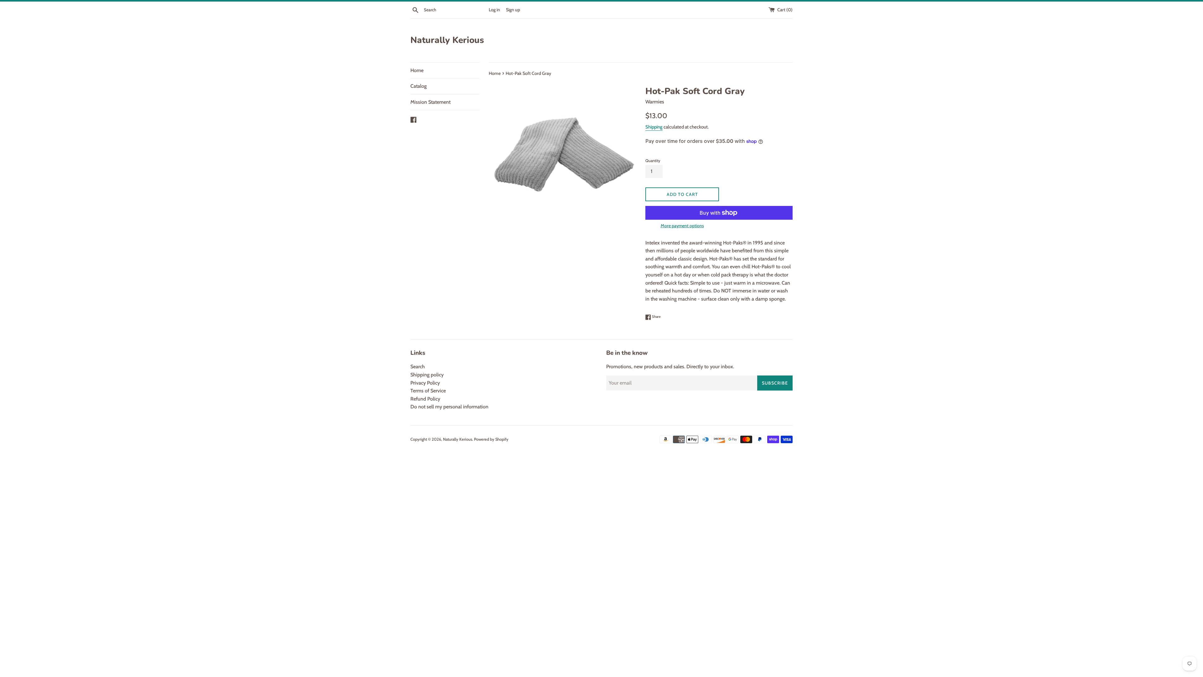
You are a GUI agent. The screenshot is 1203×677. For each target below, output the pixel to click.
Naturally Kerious (447, 40)
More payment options (682, 225)
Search (417, 367)
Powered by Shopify (491, 439)
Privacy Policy (425, 383)
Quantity (652, 160)
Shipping (654, 127)
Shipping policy (427, 375)
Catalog (418, 86)
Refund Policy (425, 399)
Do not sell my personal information (449, 407)
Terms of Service (428, 391)
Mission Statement (430, 102)
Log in (494, 10)
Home (417, 70)
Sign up (513, 10)
